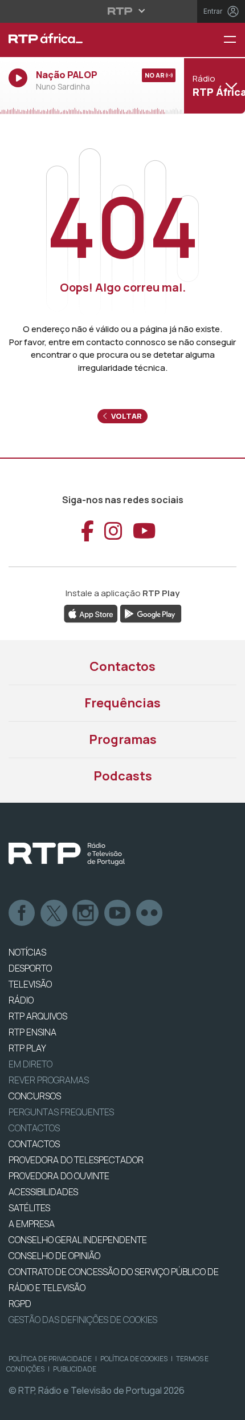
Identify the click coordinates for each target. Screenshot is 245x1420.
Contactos (122, 666)
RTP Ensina (32, 1032)
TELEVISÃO (30, 984)
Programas (123, 739)
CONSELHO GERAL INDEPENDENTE (78, 1239)
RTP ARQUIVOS (38, 1016)
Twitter (54, 913)
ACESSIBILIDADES (43, 1192)
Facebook (22, 913)
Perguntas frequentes (61, 1112)
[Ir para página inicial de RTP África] (82, 40)
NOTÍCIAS (27, 952)
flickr (150, 913)
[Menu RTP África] (234, 40)
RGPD (20, 1303)
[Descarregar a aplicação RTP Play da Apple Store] (91, 612)
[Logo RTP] (67, 854)
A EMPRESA (32, 1223)
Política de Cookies (134, 1359)
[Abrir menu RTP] (123, 11)
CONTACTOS (34, 1144)
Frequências (122, 702)
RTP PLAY (27, 1048)
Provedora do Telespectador (76, 1160)
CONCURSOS (35, 1096)
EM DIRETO (30, 1064)
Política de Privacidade (50, 1359)
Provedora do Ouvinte (59, 1176)
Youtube (118, 913)
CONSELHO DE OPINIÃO (54, 1255)
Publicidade (74, 1369)
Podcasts (122, 775)
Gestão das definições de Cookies (83, 1319)
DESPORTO (30, 968)
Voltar (125, 416)
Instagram (86, 913)
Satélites (29, 1207)
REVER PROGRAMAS (49, 1080)
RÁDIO (21, 1000)
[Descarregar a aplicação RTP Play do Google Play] (151, 612)
